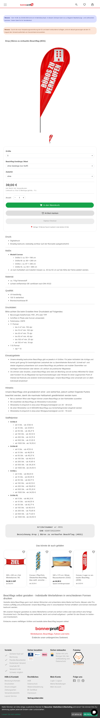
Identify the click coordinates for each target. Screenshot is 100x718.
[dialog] (50, 711)
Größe (8, 151)
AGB (29, 681)
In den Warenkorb (51, 205)
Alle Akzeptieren (90, 714)
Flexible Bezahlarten (15, 659)
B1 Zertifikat (32, 690)
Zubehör (9, 172)
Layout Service (11, 696)
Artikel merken (51, 213)
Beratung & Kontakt (12, 681)
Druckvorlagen (10, 687)
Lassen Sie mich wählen (11, 714)
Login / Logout (56, 681)
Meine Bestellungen (58, 684)
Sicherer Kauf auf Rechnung (14, 655)
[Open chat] (94, 712)
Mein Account (55, 687)
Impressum (31, 693)
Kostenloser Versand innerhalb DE (15, 664)
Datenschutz (32, 684)
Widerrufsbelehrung (35, 687)
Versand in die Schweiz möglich (14, 670)
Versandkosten (22, 188)
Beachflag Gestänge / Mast (17, 161)
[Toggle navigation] (5, 4)
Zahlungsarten (10, 690)
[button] (12, 92)
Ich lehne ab (77, 714)
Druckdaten (9, 684)
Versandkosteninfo (12, 693)
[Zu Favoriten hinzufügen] (23, 552)
